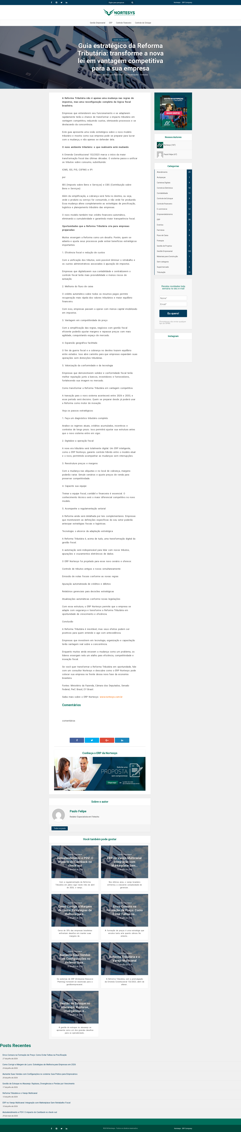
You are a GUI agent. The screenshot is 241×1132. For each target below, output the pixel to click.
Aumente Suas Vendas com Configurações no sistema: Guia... (75, 958)
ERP (110, 23)
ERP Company (187, 2)
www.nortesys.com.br (111, 697)
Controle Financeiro (123, 23)
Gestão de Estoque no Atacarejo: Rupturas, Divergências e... (75, 1007)
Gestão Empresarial (97, 23)
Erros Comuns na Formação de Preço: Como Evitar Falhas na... (124, 910)
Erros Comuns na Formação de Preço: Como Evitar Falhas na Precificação (35, 1055)
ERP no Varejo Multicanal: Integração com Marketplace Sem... (124, 861)
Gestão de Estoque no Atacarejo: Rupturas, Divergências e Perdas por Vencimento (39, 1083)
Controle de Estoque (143, 23)
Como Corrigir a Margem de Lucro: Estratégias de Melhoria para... (75, 910)
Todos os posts (60, 828)
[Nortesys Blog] (120, 12)
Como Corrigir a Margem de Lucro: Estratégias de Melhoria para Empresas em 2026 (39, 1064)
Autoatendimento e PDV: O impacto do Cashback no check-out (75, 861)
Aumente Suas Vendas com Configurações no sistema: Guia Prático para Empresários (40, 1074)
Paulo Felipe (118, 75)
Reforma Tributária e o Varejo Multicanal (124, 958)
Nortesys (177, 2)
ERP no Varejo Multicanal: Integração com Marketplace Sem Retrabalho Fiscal (36, 1102)
